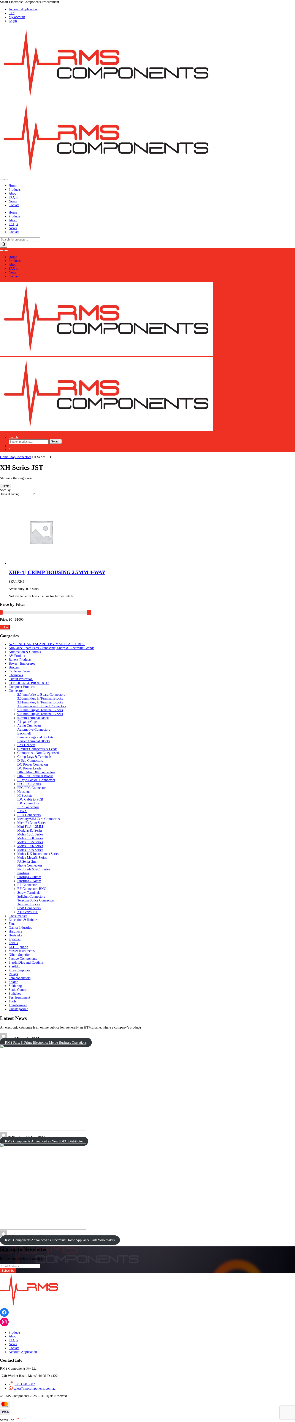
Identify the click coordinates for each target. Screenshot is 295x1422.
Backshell (24, 733)
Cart (11, 13)
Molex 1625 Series (30, 850)
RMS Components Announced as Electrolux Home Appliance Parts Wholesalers (60, 1240)
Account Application (23, 9)
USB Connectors (29, 908)
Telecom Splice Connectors (36, 900)
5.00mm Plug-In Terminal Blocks (40, 710)
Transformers (18, 1005)
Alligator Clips (27, 722)
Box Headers (26, 745)
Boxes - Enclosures (22, 663)
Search (13, 437)
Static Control (18, 989)
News (13, 201)
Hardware (15, 931)
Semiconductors (19, 978)
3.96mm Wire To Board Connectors (41, 706)
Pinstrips (23, 873)
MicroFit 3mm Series (31, 822)
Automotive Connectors (33, 729)
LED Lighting (18, 947)
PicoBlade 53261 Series (33, 869)
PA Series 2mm (27, 861)
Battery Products (20, 659)
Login (13, 21)
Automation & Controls (25, 652)
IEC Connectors (28, 807)
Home (13, 185)
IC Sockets (24, 795)
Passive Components (23, 958)
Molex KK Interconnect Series (38, 854)
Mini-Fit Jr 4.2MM (30, 826)
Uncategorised (18, 1009)
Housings (23, 791)
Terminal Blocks (28, 904)
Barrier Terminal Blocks (33, 741)
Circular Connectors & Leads (37, 749)
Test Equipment (19, 997)
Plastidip (14, 966)
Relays (13, 974)
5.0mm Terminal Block (33, 718)
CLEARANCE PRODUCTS (29, 683)
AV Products (17, 656)
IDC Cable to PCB (30, 799)
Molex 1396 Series (30, 846)
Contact (14, 205)
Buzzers (14, 667)
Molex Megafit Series (32, 857)
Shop (12, 457)
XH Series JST (27, 912)
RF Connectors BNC (31, 888)
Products (15, 189)
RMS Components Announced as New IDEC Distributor (44, 1141)
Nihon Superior (19, 954)
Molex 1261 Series (30, 834)
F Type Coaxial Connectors (36, 780)
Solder (13, 982)
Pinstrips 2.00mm (29, 877)
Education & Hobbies (23, 920)
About (13, 193)
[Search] (3, 245)
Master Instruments (22, 951)
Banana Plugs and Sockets (35, 737)
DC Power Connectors (32, 764)
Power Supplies (19, 970)
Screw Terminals (28, 892)
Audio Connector (29, 725)
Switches (15, 993)
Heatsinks (15, 935)
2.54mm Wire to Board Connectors (41, 694)
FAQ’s (13, 197)
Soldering (15, 986)
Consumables (18, 916)
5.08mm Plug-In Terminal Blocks (40, 714)
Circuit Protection (21, 679)
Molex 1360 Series (30, 838)
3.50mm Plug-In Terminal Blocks (40, 698)
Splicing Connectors (31, 896)
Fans (12, 923)
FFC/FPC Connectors (32, 788)
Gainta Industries (20, 927)
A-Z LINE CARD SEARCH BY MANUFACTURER (47, 644)
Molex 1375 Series (30, 842)
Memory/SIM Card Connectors (38, 819)
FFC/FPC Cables (29, 784)
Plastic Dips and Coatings (26, 962)
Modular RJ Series (30, 830)
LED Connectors (29, 815)
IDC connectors (28, 803)
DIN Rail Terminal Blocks (35, 776)
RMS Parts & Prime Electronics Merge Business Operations (46, 1042)
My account (17, 17)
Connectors (23, 457)
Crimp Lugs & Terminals (34, 756)
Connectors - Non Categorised (38, 753)
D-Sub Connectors (30, 760)
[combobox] (29, 441)
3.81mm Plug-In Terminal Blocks (40, 702)
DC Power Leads (29, 768)
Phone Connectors (29, 865)
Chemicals (16, 675)
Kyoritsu (15, 939)
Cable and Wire (19, 671)
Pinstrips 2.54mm (29, 881)
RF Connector (27, 885)
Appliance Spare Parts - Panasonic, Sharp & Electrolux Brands (51, 648)
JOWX (22, 811)
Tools (12, 1001)
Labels (13, 943)
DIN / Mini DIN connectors (36, 772)
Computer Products (22, 687)
